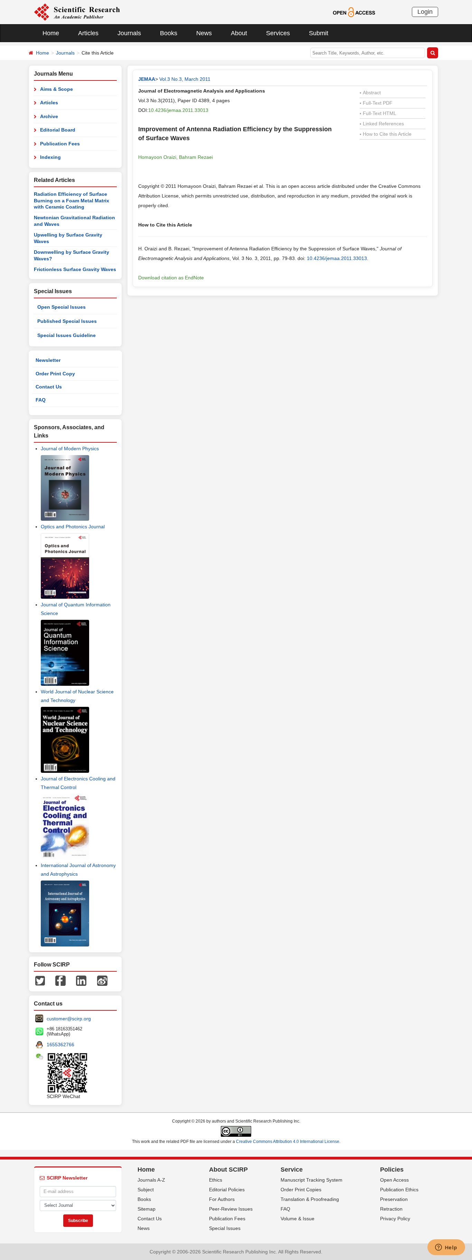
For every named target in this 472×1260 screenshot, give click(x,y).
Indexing (50, 157)
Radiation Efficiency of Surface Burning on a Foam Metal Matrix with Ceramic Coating (71, 200)
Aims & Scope (56, 89)
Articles (88, 33)
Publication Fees (60, 143)
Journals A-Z (151, 1180)
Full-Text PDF (376, 103)
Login (425, 11)
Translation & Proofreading (310, 1199)
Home (51, 33)
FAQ (41, 400)
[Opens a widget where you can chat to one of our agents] (446, 1248)
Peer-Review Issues (231, 1209)
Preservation (394, 1199)
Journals (129, 33)
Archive (49, 116)
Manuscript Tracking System (311, 1180)
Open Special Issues (61, 307)
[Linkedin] (81, 980)
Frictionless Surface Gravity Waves (75, 269)
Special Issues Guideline (66, 335)
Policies (392, 1169)
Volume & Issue (297, 1218)
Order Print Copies (301, 1189)
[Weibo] (102, 980)
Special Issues (224, 1228)
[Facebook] (60, 980)
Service (292, 1169)
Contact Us (49, 386)
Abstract (370, 92)
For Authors (222, 1199)
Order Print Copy (55, 373)
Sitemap (146, 1209)
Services (278, 33)
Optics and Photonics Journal (73, 526)
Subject (146, 1189)
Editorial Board (57, 130)
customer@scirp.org (69, 1018)
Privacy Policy (395, 1218)
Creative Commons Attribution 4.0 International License (287, 1141)
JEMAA (146, 79)
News (204, 33)
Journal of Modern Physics (70, 448)
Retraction (391, 1209)
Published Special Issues (67, 321)
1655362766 (60, 1044)
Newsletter (48, 360)
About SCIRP (228, 1169)
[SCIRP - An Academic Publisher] (77, 12)
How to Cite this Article (386, 134)
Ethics (215, 1180)
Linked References (382, 123)
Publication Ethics (399, 1189)
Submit (318, 33)
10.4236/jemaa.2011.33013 (178, 110)
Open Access (394, 1180)
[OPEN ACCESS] (354, 12)
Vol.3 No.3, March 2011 (184, 79)
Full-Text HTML (378, 113)
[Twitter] (40, 980)
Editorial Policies (227, 1189)
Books (168, 33)
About (239, 33)
